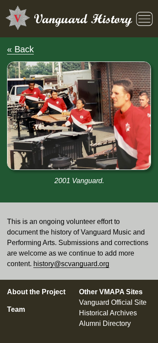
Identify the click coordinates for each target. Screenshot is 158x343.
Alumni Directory (105, 323)
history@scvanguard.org (71, 263)
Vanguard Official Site (113, 302)
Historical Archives (108, 313)
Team (16, 309)
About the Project (36, 292)
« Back (20, 49)
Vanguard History (83, 19)
